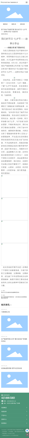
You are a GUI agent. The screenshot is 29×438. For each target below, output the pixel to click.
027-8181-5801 (8, 398)
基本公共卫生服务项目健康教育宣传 (10, 292)
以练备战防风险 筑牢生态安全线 (11, 368)
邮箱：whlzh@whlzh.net (10, 401)
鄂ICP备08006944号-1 (20, 431)
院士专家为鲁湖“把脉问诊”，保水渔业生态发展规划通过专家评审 (14, 297)
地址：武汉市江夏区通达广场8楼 (12, 403)
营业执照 (4, 431)
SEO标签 (11, 431)
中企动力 (9, 433)
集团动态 (5, 24)
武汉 (13, 433)
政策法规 (22, 24)
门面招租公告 (5, 312)
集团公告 (14, 24)
